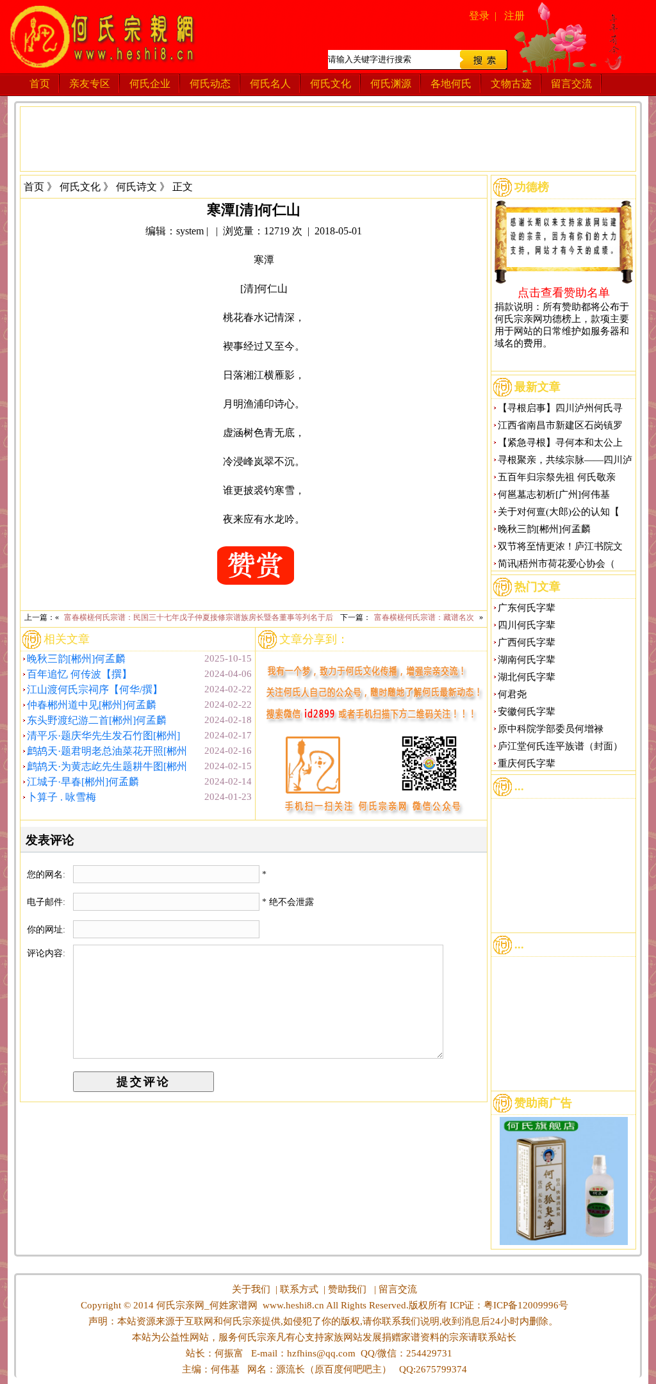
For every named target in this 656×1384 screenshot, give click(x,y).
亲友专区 (89, 83)
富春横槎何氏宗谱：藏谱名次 (424, 617)
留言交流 (571, 83)
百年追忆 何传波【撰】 (79, 674)
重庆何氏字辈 (526, 763)
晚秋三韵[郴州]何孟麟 (76, 658)
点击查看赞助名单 (564, 292)
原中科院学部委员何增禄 (550, 729)
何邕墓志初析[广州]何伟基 (554, 494)
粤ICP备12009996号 (526, 1305)
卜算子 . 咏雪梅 (61, 797)
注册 (514, 15)
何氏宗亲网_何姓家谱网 (206, 1305)
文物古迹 (511, 83)
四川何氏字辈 (526, 625)
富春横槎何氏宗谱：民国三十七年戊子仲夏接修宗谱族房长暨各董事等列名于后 (198, 617)
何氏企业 (149, 83)
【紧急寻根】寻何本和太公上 (560, 442)
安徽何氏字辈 (526, 711)
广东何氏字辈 (526, 608)
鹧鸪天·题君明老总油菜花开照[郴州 (107, 750)
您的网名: (47, 874)
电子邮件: (47, 902)
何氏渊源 (390, 83)
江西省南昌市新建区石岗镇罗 (560, 425)
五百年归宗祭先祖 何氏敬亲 (557, 477)
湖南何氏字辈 (526, 660)
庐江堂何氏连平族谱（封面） (560, 746)
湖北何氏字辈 (526, 677)
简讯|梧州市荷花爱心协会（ (556, 563)
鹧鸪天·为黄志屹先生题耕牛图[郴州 (107, 766)
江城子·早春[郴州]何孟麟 (83, 781)
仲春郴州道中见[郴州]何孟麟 (91, 704)
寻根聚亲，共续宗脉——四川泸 (565, 460)
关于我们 (251, 1289)
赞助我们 (347, 1289)
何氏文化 (330, 83)
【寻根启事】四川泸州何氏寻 (560, 408)
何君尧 (512, 694)
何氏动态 (210, 83)
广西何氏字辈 (526, 642)
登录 (479, 15)
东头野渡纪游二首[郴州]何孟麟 (97, 720)
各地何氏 (451, 83)
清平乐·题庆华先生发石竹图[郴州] (103, 735)
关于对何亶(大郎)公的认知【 (558, 512)
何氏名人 (270, 83)
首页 (39, 83)
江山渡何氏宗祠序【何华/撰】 (95, 689)
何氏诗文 (136, 186)
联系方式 (299, 1289)
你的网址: (47, 929)
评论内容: (46, 953)
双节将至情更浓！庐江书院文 (560, 546)
